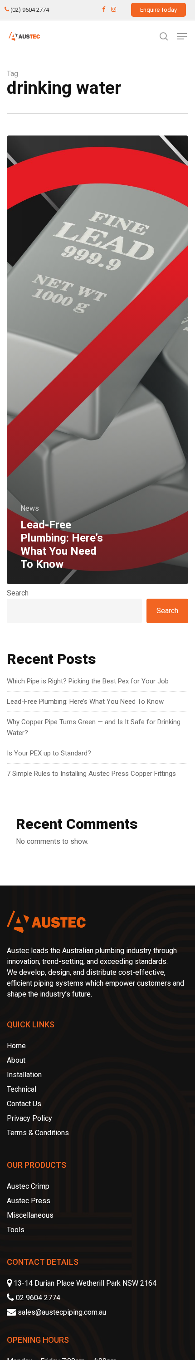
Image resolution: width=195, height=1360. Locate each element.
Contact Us (24, 1103)
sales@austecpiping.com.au (62, 1312)
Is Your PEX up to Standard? (49, 753)
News (29, 508)
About (16, 1060)
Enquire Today (158, 9)
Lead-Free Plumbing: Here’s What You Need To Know (85, 701)
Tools (15, 1229)
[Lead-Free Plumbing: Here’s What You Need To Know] (97, 360)
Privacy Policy (29, 1118)
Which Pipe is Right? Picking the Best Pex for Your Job (88, 681)
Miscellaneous (30, 1215)
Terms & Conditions (38, 1132)
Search (18, 593)
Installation (24, 1074)
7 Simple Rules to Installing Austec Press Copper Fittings (91, 774)
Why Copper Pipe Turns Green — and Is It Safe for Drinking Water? (93, 727)
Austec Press (28, 1200)
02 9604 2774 (37, 1297)
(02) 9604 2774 (29, 9)
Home (16, 1045)
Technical (21, 1089)
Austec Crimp (28, 1186)
